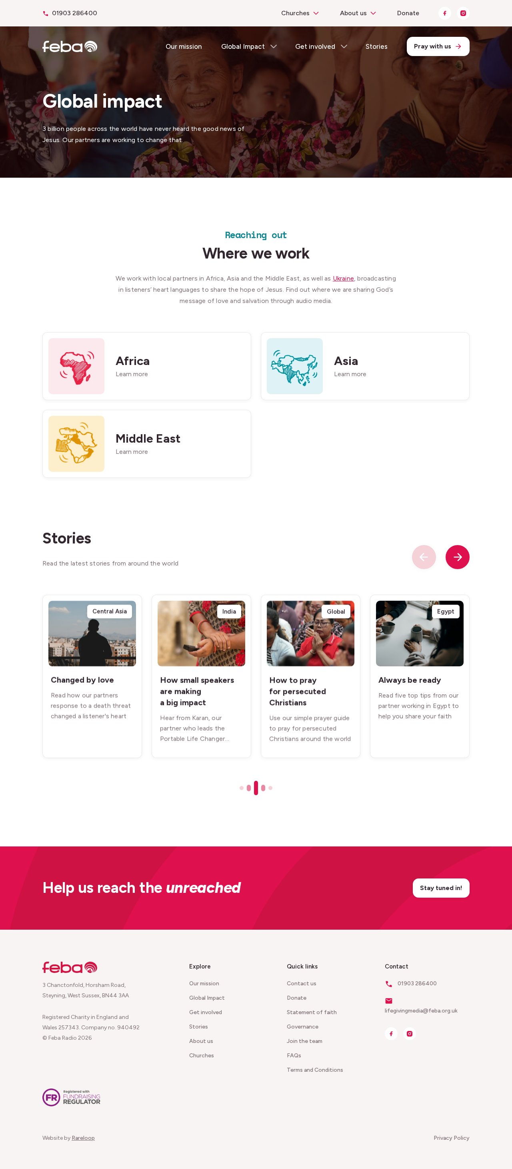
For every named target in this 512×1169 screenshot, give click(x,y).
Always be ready (409, 680)
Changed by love (82, 680)
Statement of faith (312, 1012)
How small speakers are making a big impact (197, 691)
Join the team (304, 1041)
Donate (408, 13)
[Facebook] (444, 13)
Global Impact (243, 46)
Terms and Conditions (315, 1070)
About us (353, 13)
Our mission (184, 46)
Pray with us (432, 46)
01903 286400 (74, 13)
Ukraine (343, 278)
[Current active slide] (256, 788)
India (229, 611)
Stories (377, 46)
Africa (133, 360)
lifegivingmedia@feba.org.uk (421, 1010)
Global (336, 611)
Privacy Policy (452, 1138)
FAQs (294, 1055)
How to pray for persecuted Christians (297, 691)
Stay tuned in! (441, 888)
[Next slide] (458, 557)
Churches (295, 13)
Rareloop (83, 1138)
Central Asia (109, 611)
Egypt (445, 611)
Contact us (301, 983)
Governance (302, 1026)
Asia (346, 360)
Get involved (315, 46)
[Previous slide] (424, 557)
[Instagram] (463, 13)
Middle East (148, 438)
